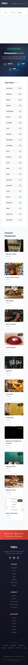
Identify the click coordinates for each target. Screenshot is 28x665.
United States (14, 582)
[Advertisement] (14, 29)
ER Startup (18, 647)
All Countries (14, 567)
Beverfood (4, 647)
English (14, 620)
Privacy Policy (14, 601)
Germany (14, 579)
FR (20, 3)
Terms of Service (14, 604)
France (14, 573)
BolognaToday (11, 647)
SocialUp (24, 647)
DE (23, 3)
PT (25, 3)
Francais (14, 626)
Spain (14, 576)
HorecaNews (20, 645)
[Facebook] (10, 557)
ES (17, 3)
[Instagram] (14, 557)
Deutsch (14, 629)
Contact (14, 598)
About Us (14, 595)
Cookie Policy (14, 607)
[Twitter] (18, 557)
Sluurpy (14, 585)
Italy (14, 570)
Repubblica (6, 645)
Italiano (14, 617)
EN (14, 3)
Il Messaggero (13, 645)
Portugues (14, 632)
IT (11, 3)
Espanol (14, 623)
